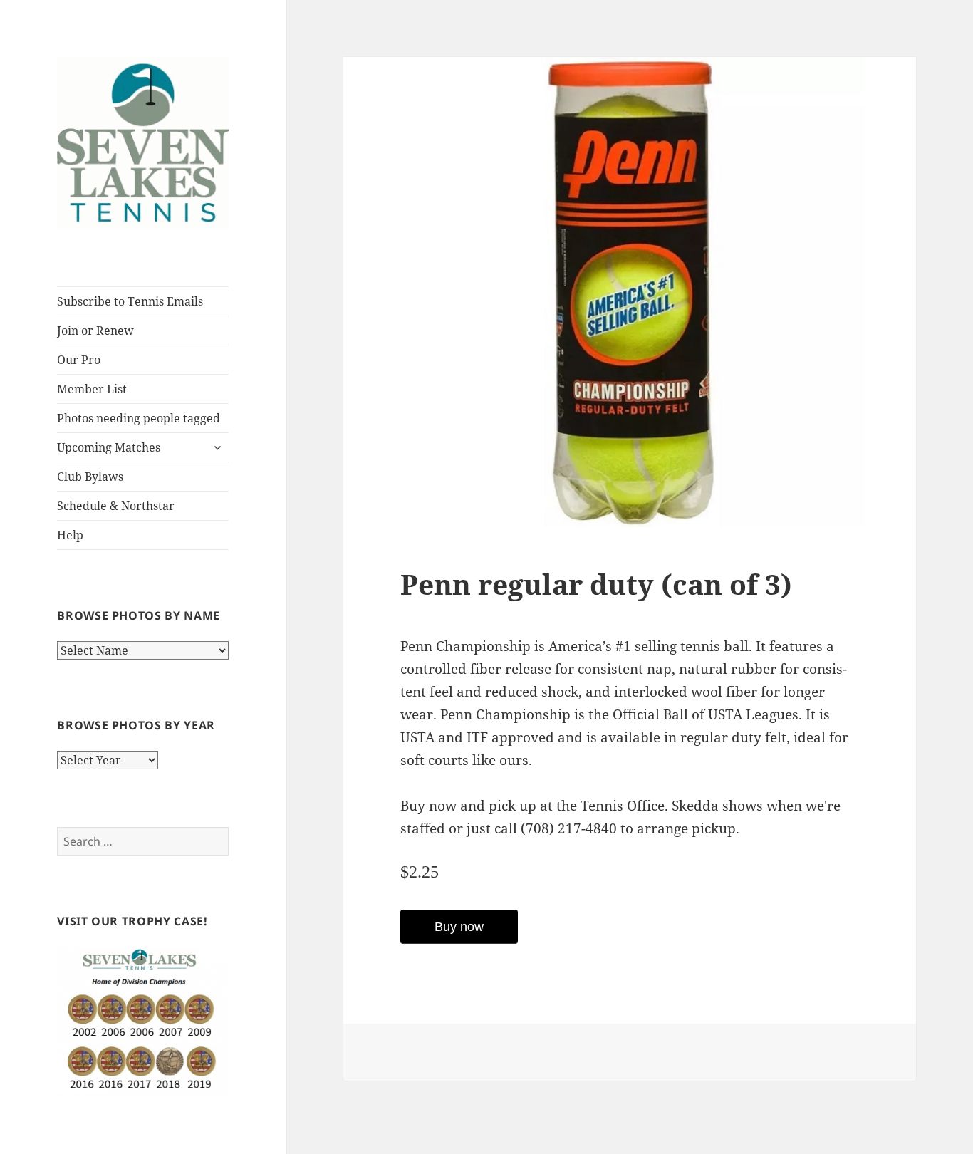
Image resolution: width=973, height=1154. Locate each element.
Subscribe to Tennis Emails (130, 301)
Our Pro (78, 360)
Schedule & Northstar (116, 506)
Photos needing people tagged (138, 418)
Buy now (459, 927)
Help (70, 535)
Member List (92, 389)
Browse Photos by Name (138, 615)
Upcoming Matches (108, 447)
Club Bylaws (90, 476)
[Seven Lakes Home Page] (143, 141)
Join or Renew (95, 330)
